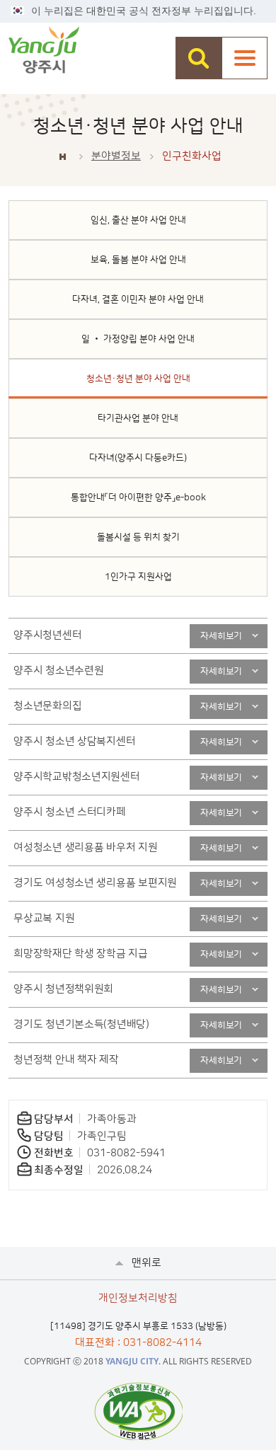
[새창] (138, 1411)
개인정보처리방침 (138, 1298)
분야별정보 (116, 156)
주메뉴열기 (245, 58)
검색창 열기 (199, 58)
